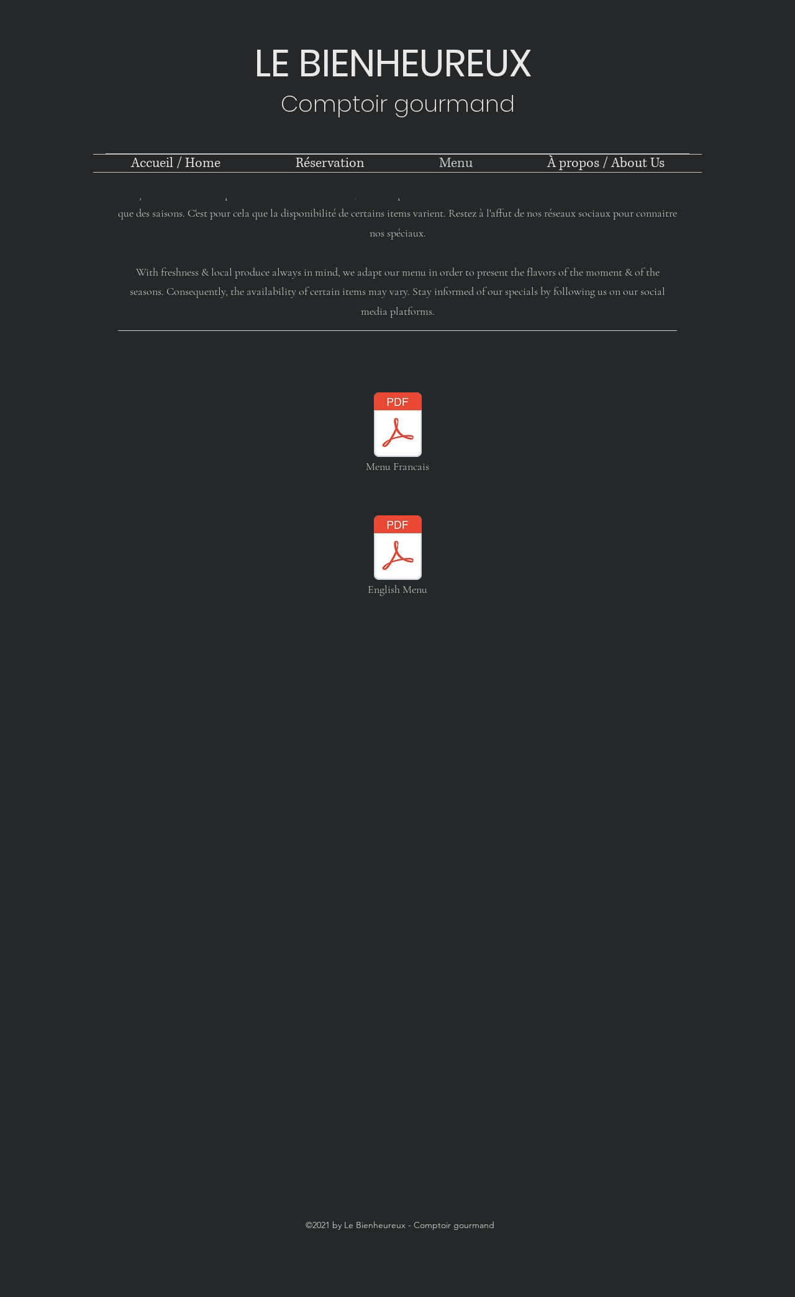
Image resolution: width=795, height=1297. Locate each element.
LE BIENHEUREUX (398, 63)
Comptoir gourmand (398, 104)
